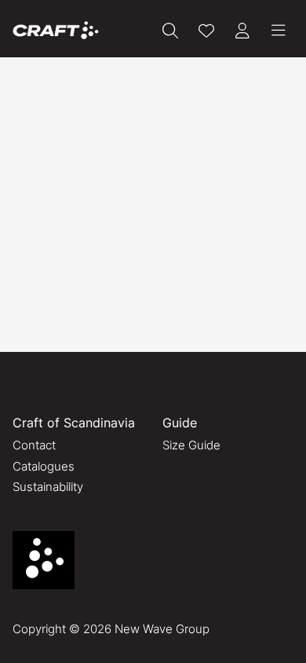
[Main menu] (278, 31)
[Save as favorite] (206, 31)
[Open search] (170, 31)
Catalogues (44, 466)
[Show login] (242, 31)
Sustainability (48, 486)
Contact (34, 445)
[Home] (56, 30)
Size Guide (191, 445)
